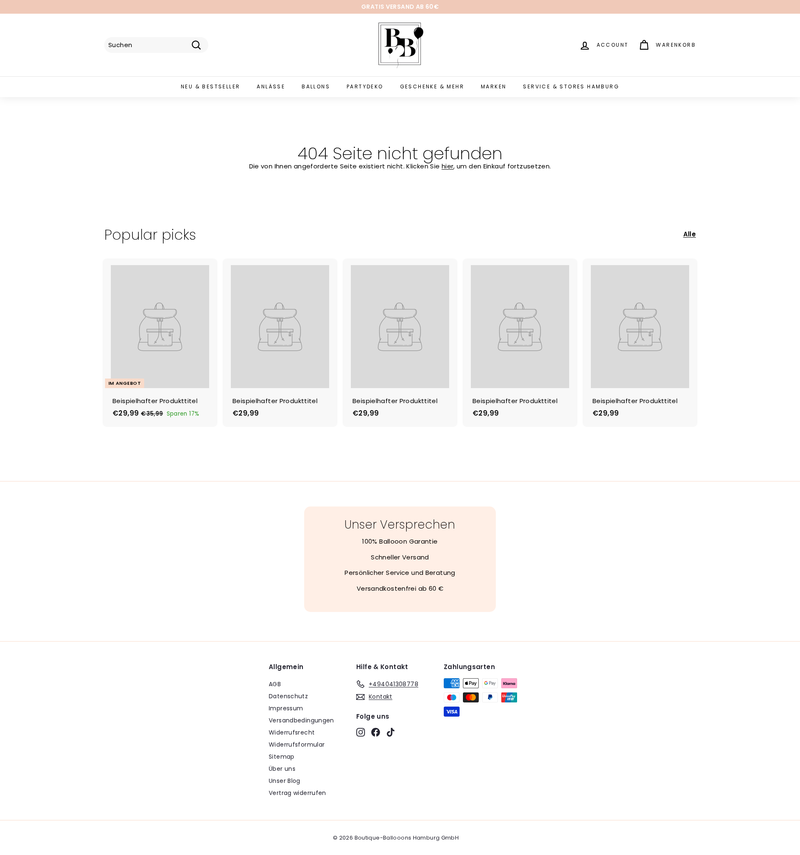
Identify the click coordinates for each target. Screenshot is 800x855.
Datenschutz (288, 696)
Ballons (316, 86)
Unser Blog (284, 781)
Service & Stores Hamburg (571, 86)
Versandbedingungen (301, 720)
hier (448, 166)
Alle (689, 234)
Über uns (282, 769)
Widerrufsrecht (292, 732)
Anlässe (271, 86)
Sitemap (282, 756)
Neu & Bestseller (210, 86)
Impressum (286, 708)
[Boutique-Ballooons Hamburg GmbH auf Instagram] (360, 732)
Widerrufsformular (297, 744)
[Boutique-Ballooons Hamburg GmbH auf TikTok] (390, 732)
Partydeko (365, 86)
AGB (275, 684)
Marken (493, 86)
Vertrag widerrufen (297, 793)
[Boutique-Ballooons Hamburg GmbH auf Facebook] (375, 732)
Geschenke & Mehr (432, 86)
